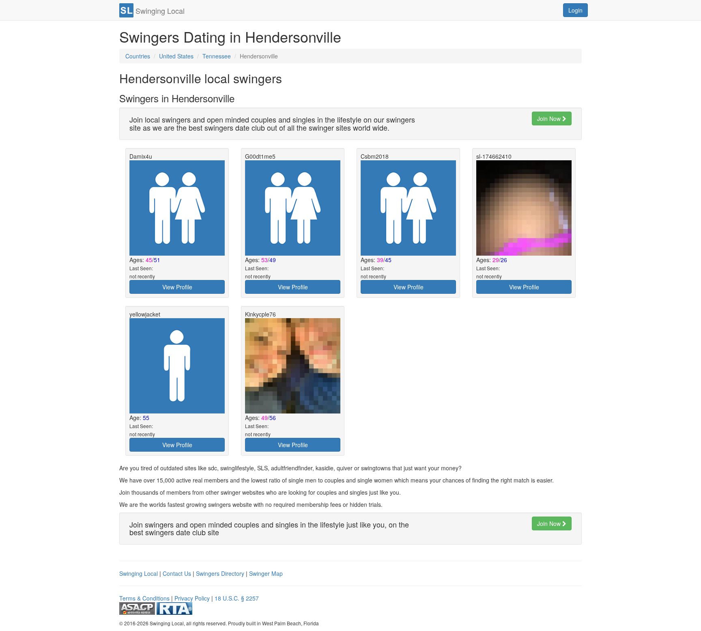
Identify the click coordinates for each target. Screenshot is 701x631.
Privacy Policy (192, 598)
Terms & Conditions (144, 598)
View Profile (177, 287)
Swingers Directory (220, 573)
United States (176, 56)
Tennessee (216, 56)
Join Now (549, 118)
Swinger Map (266, 573)
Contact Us (177, 573)
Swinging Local (138, 573)
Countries (137, 56)
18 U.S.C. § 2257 (237, 598)
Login (575, 10)
